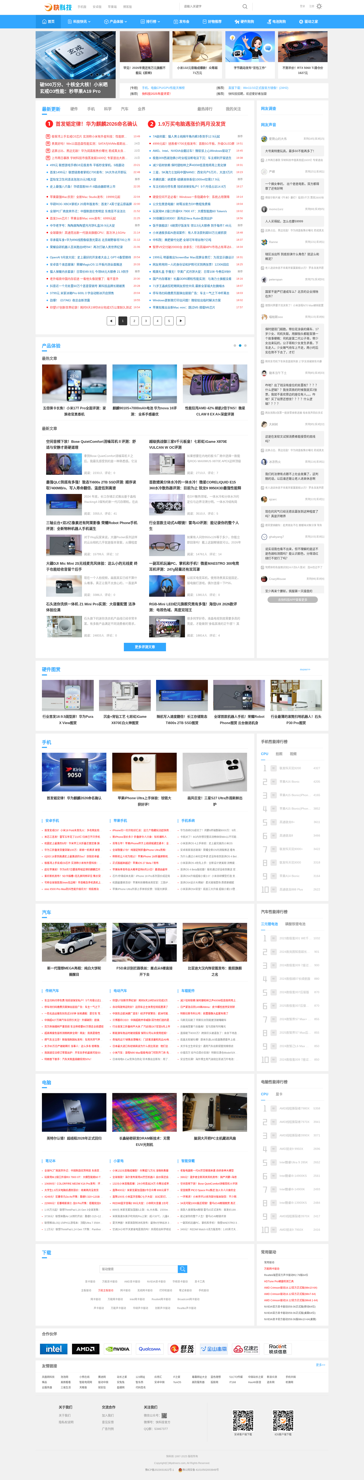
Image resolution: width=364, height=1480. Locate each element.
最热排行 (205, 109)
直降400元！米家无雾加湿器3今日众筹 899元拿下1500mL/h (146, 1190)
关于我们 (65, 1415)
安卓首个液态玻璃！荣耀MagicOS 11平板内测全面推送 (86, 264)
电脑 (46, 1082)
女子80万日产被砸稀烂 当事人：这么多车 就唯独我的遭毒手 (78, 1046)
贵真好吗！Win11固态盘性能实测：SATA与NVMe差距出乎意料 (93, 143)
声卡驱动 (99, 1308)
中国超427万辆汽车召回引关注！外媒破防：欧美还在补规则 (78, 1020)
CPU (264, 754)
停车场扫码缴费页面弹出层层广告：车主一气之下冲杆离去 (191, 293)
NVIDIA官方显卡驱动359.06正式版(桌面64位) (290, 1313)
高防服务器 (198, 1382)
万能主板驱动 (105, 1290)
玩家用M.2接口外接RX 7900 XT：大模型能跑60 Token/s (190, 211)
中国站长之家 (255, 1377)
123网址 (140, 1377)
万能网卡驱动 (115, 1299)
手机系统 (188, 820)
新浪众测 (272, 1377)
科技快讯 (80, 21)
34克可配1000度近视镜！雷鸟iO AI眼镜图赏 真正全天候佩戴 (214, 1203)
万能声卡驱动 (118, 1308)
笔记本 (51, 1161)
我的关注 (233, 109)
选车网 (270, 1382)
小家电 (119, 1161)
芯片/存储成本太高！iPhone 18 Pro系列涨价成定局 (141, 876)
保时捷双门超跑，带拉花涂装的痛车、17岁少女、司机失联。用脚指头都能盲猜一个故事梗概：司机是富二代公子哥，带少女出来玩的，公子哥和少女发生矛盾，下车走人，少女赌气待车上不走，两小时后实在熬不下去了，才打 (292, 340)
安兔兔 (120, 1382)
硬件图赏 (51, 669)
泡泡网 (64, 1377)
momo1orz (276, 209)
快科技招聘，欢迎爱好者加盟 (247, 93)
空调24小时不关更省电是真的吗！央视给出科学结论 (141, 1229)
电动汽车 (120, 991)
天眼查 (83, 1387)
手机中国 (291, 1377)
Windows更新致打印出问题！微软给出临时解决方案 (187, 300)
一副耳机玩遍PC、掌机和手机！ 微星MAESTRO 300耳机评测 (215, 1222)
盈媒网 (120, 1387)
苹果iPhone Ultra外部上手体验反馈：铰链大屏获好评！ (143, 889)
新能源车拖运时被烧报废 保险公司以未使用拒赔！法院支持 (145, 1033)
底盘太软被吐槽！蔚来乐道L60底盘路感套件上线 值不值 (212, 1039)
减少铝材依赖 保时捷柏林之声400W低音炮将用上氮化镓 (189, 165)
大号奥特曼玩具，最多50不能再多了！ (290, 151)
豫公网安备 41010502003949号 (200, 1469)
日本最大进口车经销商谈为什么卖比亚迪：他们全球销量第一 (146, 1046)
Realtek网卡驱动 (161, 1299)
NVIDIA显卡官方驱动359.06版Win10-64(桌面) (290, 1319)
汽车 (124, 109)
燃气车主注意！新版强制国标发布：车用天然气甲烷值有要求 (78, 1039)
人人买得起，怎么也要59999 (284, 221)
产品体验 (116, 21)
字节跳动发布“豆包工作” (250, 67)
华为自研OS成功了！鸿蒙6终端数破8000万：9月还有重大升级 (215, 830)
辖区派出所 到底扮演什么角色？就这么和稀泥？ (292, 256)
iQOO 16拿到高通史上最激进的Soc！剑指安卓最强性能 (75, 856)
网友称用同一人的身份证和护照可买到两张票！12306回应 (191, 264)
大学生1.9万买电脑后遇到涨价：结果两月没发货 (71, 1190)
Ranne (273, 242)
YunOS (177, 1382)
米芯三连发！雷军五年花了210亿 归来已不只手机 (72, 836)
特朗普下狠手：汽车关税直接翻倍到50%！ (68, 1059)
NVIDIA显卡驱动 (156, 1281)
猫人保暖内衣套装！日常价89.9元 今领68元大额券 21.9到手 (89, 271)
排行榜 (151, 21)
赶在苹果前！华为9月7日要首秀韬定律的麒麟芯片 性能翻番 (77, 869)
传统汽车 (52, 991)
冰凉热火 (275, 461)
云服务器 (47, 1387)
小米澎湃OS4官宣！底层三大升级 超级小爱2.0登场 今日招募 (214, 889)
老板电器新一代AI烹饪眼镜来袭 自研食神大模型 (207, 1170)
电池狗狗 (279, 21)
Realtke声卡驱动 (186, 1308)
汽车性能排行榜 (274, 912)
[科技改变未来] (55, 6)
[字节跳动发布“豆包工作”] (250, 46)
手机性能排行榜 (274, 742)
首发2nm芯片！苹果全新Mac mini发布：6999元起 (83, 218)
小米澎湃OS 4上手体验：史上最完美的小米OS (206, 843)
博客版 (127, 6)
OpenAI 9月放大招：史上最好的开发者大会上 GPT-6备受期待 (90, 257)
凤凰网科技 (48, 1377)
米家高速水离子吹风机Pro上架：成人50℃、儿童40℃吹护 (145, 1216)
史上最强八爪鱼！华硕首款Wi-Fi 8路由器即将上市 (82, 186)
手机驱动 (204, 1290)
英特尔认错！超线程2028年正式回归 (74, 1138)
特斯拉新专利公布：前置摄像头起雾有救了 (204, 1013)
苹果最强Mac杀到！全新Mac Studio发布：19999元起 (85, 197)
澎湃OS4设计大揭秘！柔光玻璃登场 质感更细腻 (207, 882)
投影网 (214, 1382)
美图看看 (66, 1382)
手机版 (82, 6)
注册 (311, 6)
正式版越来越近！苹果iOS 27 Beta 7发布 (135, 863)
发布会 (184, 21)
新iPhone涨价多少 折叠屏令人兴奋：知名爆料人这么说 (143, 836)
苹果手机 (120, 820)
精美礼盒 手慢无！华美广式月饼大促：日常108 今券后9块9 (192, 271)
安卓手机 (52, 820)
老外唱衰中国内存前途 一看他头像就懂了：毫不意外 (84, 278)
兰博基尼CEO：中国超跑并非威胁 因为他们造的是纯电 (143, 1020)
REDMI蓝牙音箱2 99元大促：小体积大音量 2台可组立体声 (145, 1203)
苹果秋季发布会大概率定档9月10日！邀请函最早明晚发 (143, 869)
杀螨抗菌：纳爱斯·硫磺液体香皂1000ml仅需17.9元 (186, 179)
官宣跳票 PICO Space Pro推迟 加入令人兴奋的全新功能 (211, 1190)
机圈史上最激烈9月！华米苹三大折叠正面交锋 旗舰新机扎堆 (78, 843)
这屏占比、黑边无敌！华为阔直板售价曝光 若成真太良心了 (90, 150)
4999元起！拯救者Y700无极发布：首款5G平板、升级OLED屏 (193, 143)
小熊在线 (84, 1377)
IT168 (232, 1382)
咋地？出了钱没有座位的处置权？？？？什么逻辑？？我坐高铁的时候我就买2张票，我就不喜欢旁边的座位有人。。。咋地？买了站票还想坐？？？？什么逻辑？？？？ (291, 394)
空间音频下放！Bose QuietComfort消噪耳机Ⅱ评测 (208, 1183)
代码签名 (141, 1387)
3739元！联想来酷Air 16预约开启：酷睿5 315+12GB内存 (77, 1216)
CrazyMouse (277, 579)
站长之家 (122, 1377)
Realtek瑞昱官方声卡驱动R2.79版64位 (286, 1275)
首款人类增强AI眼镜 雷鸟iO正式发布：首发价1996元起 (211, 1209)
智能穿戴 (188, 1161)
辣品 (44, 1382)
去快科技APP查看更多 (292, 599)
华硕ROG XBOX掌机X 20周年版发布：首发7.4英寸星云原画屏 (91, 204)
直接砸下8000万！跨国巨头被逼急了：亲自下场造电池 (211, 1033)
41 (115, 513)
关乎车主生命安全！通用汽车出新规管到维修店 (206, 1046)
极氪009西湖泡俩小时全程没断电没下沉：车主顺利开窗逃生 (192, 158)
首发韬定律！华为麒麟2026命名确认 (96, 124)
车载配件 (188, 991)
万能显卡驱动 (109, 1281)
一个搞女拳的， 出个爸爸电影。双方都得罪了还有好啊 (292, 186)
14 (220, 554)
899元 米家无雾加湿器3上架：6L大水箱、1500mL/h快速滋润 (147, 1209)
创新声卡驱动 (162, 1308)
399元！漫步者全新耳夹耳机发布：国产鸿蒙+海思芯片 (211, 1177)
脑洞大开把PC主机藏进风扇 (215, 1138)
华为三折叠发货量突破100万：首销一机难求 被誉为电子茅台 (78, 850)
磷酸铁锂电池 (295, 924)
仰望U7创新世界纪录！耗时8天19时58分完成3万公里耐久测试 (91, 307)
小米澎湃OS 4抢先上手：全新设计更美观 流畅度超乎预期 (212, 863)
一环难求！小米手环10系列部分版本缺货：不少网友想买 (212, 1196)
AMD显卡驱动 (132, 1281)
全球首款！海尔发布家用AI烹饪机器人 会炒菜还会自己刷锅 (145, 1177)
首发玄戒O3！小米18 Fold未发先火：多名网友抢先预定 (75, 830)
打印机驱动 (165, 1290)
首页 (51, 21)
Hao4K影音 (254, 1382)
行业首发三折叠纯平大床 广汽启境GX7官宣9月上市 (141, 1026)
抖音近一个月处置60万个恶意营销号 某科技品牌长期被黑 (87, 286)
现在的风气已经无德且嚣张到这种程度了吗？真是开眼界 (291, 514)
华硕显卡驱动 (180, 1281)
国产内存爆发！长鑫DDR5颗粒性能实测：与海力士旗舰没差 (192, 278)
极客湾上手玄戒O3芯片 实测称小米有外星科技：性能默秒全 (91, 136)
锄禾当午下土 (278, 373)
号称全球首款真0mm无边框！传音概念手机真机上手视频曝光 (78, 882)
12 (117, 554)
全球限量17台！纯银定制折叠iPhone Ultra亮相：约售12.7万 (146, 850)
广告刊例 (108, 1429)
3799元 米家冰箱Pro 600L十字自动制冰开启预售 (82, 293)
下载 (46, 1252)
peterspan (275, 279)
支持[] (309, 138)
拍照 (279, 754)
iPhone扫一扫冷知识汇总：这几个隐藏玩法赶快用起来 (143, 830)
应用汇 (158, 1377)
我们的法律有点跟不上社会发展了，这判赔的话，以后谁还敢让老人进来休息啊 (291, 476)
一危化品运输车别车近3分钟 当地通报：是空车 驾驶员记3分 (78, 1013)
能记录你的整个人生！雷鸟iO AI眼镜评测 (203, 1216)
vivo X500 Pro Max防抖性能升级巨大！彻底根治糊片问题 (76, 889)
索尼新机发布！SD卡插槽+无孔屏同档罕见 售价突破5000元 (78, 876)
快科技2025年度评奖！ (157, 93)
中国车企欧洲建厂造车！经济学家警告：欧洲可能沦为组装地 (146, 1013)
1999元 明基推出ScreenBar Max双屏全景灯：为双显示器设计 (193, 257)
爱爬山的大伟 (278, 138)
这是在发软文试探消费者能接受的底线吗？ (290, 439)
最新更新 (51, 109)
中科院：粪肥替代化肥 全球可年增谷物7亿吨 (182, 240)
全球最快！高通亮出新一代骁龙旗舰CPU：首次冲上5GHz (88, 232)
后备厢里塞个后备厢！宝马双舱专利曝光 (203, 1026)
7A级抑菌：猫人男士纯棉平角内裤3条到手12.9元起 (186, 136)
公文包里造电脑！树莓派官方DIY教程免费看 (182, 204)
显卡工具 (200, 1281)
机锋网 (289, 1382)
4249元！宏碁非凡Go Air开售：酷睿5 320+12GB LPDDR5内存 (80, 1196)
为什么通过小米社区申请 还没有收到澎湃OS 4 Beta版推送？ (214, 856)
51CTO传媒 (236, 1377)
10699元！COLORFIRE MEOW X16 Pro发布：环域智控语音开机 (81, 1183)
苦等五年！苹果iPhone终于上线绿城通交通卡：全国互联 (144, 843)
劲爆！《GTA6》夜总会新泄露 (70, 300)
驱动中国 (103, 1382)
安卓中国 (159, 1382)
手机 (91, 109)
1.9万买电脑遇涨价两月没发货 (192, 124)
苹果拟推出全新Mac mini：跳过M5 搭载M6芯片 (184, 307)
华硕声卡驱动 (140, 1308)
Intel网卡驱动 (137, 1299)
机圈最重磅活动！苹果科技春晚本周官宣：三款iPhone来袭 (145, 882)
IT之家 (176, 1377)
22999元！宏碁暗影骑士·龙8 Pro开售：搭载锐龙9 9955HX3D (79, 1203)
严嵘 (272, 171)
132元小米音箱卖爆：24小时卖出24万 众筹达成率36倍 (143, 1183)
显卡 (279, 1094)
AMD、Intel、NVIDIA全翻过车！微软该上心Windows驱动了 (192, 150)
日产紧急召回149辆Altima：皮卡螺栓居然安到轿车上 (210, 1007)
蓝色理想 (216, 1377)
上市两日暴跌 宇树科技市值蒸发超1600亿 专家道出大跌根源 (91, 158)
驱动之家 (311, 21)
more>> (305, 669)
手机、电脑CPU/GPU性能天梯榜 (163, 87)
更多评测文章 (145, 647)
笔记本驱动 (185, 1290)
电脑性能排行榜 (274, 1082)
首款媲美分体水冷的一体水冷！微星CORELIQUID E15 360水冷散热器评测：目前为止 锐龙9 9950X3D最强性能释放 (195, 488)
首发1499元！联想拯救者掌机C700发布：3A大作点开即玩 (88, 172)
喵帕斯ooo (276, 317)
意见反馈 (108, 1422)
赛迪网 (102, 1377)
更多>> (320, 1365)
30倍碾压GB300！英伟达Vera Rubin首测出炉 (183, 218)
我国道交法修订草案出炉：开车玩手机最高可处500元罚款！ (78, 1052)
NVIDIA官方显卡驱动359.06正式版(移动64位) (290, 1306)
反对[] (319, 138)
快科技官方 (163, 1422)
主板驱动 (86, 1290)
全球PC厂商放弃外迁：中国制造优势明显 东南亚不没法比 (88, 211)
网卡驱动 (125, 1290)
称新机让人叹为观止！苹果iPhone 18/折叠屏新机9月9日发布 (146, 856)
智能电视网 (85, 1382)
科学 (108, 109)
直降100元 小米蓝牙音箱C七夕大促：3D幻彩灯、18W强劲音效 (148, 1196)
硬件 (74, 109)
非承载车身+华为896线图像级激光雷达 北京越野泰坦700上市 (90, 240)
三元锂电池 (269, 924)
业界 (141, 109)
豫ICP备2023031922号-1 (159, 1469)
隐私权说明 (66, 1422)
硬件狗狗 (247, 21)
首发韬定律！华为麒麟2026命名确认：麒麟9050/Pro (75, 88)
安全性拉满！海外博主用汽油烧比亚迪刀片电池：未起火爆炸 (214, 1059)
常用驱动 (269, 1262)
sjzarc (273, 499)
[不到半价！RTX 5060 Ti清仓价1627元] (303, 46)
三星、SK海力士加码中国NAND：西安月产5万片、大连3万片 (193, 172)
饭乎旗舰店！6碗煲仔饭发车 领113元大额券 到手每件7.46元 (192, 225)
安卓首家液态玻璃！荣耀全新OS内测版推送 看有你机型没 (212, 850)
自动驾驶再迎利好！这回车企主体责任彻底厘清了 (140, 1007)
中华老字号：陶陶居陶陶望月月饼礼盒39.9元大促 (82, 225)
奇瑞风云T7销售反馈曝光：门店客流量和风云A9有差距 (143, 1039)
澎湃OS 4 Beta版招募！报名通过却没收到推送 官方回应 (211, 869)
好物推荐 (215, 21)
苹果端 (112, 6)
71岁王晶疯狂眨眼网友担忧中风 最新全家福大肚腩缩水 (189, 286)
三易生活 (66, 1387)
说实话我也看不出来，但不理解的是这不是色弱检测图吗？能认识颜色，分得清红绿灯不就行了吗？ (291, 553)
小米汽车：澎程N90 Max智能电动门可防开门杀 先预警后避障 (147, 1052)
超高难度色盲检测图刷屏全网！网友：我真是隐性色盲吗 (76, 1033)
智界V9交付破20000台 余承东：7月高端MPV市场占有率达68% (194, 247)
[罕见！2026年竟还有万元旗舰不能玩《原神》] (144, 46)
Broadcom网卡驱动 (188, 1299)
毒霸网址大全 (199, 1377)
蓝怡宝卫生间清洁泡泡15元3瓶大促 (73, 179)
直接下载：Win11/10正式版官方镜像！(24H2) (258, 87)
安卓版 (97, 6)
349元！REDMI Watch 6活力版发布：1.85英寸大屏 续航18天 (214, 1229)
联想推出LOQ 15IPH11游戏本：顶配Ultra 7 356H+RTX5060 (78, 1222)
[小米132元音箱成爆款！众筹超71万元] (197, 46)
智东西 (139, 1382)
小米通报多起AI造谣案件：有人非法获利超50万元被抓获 (190, 232)
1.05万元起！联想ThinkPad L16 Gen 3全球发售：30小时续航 (79, 1209)
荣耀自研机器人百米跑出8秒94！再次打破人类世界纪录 (86, 247)
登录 (302, 6)
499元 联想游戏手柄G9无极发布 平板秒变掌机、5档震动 (87, 165)
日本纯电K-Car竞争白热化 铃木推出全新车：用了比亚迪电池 (146, 1059)
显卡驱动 (90, 1281)
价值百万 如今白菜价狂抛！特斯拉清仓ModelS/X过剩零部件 (214, 1052)
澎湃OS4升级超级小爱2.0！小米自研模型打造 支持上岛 (211, 876)
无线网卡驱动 (145, 1290)
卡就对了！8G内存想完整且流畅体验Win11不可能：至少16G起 (215, 836)
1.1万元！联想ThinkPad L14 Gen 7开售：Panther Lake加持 (78, 1229)
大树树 (273, 424)
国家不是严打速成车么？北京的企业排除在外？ (291, 294)
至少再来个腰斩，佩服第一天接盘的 (288, 591)
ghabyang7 (276, 536)
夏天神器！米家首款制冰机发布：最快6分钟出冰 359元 (143, 1222)
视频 (293, 754)
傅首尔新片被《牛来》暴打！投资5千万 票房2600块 (294, 197)
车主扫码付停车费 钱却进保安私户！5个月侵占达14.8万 (189, 186)
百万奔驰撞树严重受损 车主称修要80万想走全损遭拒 (74, 1026)
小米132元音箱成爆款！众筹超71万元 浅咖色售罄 (140, 1170)
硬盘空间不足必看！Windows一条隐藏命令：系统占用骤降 (191, 197)
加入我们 (108, 1415)
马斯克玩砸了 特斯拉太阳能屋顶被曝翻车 (203, 1020)
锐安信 (102, 1387)
